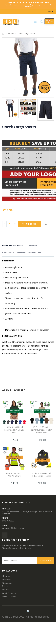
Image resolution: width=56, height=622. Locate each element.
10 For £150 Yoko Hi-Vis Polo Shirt (14, 474)
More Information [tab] (12, 245)
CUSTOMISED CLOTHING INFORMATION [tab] (21, 252)
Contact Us (6, 579)
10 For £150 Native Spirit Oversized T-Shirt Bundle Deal (41, 430)
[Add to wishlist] (46, 224)
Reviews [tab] (33, 245)
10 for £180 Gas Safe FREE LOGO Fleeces (42, 474)
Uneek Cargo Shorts (19, 126)
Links (49, 11)
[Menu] (35, 22)
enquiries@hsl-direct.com (13, 528)
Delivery (5, 586)
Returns (5, 589)
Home (3, 33)
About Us (6, 576)
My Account (7, 583)
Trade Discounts (9, 596)
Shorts (11, 33)
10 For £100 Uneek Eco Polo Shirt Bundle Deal (14, 430)
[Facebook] (4, 535)
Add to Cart (32, 223)
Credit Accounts (9, 593)
